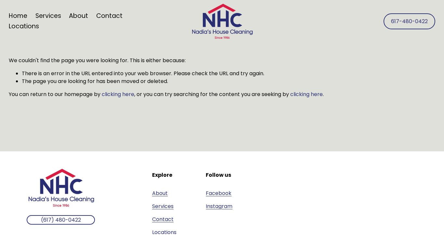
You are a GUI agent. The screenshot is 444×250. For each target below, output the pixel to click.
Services (163, 206)
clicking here (118, 94)
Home (18, 15)
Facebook (218, 193)
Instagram (219, 206)
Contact (109, 15)
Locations (24, 26)
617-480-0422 (409, 21)
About (78, 15)
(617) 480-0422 (61, 220)
